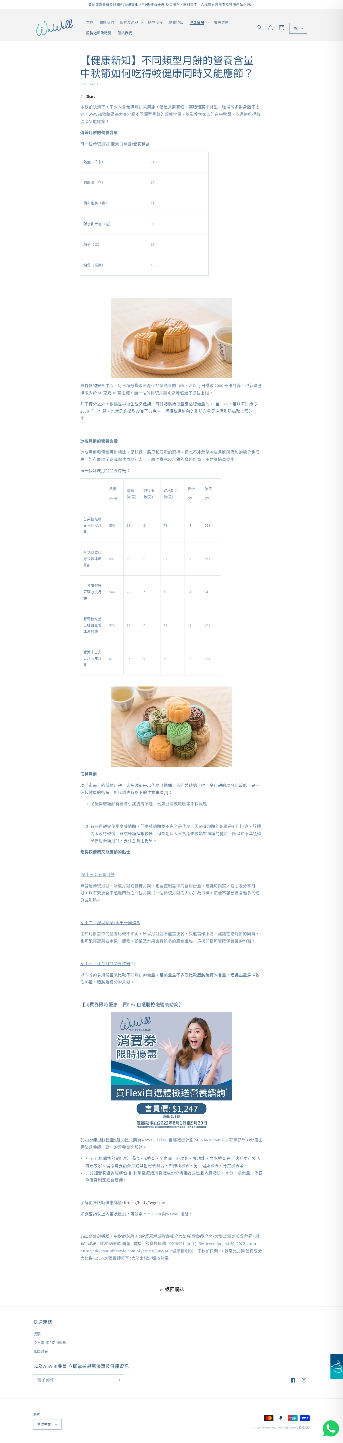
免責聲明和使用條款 (49, 1342)
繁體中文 (44, 1424)
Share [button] (90, 96)
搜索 (37, 1334)
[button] (259, 27)
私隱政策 (40, 1351)
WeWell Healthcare (273, 1427)
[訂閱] (118, 1380)
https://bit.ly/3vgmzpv (144, 1202)
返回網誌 (174, 1289)
